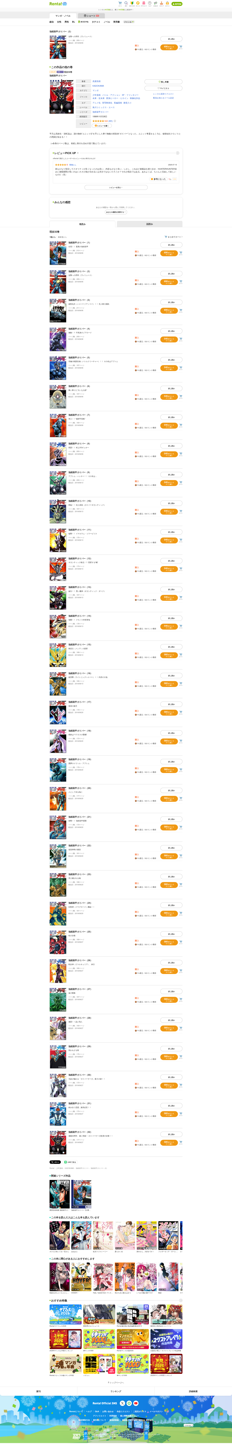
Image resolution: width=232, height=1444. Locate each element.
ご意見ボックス (139, 1411)
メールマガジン (156, 1411)
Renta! (52, 1168)
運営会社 (149, 1420)
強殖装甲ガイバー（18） (80, 730)
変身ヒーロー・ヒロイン (117, 98)
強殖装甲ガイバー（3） (79, 299)
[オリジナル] (83, 22)
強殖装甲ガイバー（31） (80, 1103)
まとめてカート (174, 236)
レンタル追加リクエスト (163, 93)
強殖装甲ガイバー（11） (80, 529)
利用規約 (113, 1415)
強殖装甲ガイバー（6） (79, 386)
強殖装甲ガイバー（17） (80, 701)
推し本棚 (164, 81)
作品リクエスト (123, 1411)
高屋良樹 (97, 81)
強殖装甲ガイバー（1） (79, 242)
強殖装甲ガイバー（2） (79, 271)
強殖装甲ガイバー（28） (80, 1017)
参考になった (160, 178)
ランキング (115, 1391)
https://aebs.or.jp (87, 1438)
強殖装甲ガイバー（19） (80, 759)
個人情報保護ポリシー (129, 1415)
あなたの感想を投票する (115, 212)
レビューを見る (115, 187)
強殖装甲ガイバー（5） (79, 357)
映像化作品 (135, 98)
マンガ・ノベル (62, 15)
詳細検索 (193, 1391)
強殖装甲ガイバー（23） (80, 874)
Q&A (97, 1411)
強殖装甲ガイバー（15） (80, 644)
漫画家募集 (114, 1420)
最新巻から (62, 237)
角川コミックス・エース (104, 107)
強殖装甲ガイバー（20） (80, 788)
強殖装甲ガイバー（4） (79, 328)
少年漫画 (97, 94)
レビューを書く (103, 125)
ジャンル (128, 21)
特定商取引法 (84, 1420)
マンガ (96, 90)
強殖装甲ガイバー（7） (79, 414)
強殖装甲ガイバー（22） (80, 845)
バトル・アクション (111, 94)
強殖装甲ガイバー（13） (80, 587)
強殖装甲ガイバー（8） (79, 443)
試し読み (171, 39)
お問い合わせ (108, 1411)
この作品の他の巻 (62, 66)
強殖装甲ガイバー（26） (80, 960)
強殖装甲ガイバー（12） (80, 558)
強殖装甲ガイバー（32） (80, 1131)
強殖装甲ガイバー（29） (80, 1046)
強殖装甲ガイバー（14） (80, 615)
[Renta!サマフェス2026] (64, 4)
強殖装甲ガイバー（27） (80, 989)
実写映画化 (107, 102)
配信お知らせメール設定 (163, 97)
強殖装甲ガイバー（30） (80, 1074)
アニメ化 (97, 102)
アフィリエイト (99, 1415)
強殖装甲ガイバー (101, 111)
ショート (93, 15)
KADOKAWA (98, 85)
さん (72, 164)
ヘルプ (89, 1411)
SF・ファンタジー (130, 94)
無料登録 (178, 4)
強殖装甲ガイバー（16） (80, 673)
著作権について (99, 1420)
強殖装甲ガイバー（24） (80, 902)
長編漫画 (118, 102)
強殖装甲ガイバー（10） (80, 500)
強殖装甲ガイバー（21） (80, 816)
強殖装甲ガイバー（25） (80, 931)
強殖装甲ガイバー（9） (79, 472)
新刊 (38, 1391)
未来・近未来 (99, 98)
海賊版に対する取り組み (132, 1420)
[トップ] (56, 3)
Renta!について (76, 1411)
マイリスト (164, 88)
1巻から (53, 237)
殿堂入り (128, 102)
